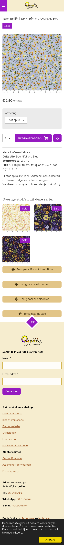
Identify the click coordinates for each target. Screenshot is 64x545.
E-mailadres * (10, 374)
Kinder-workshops (12, 420)
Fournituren (9, 439)
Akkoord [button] (50, 539)
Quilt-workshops (12, 413)
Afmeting (10, 113)
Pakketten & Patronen (15, 445)
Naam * (6, 358)
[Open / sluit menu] (3, 5)
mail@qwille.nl (20, 505)
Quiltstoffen (9, 432)
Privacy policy (10, 471)
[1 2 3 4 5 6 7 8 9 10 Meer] (7, 138)
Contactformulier (12, 458)
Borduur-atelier (11, 426)
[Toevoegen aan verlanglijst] (57, 138)
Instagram (44, 518)
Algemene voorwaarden (16, 464)
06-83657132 (15, 492)
